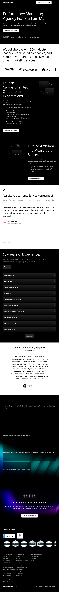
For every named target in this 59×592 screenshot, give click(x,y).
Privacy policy (34, 558)
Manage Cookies (34, 562)
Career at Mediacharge (36, 554)
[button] (54, 2)
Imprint (32, 560)
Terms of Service (35, 556)
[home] (8, 2)
